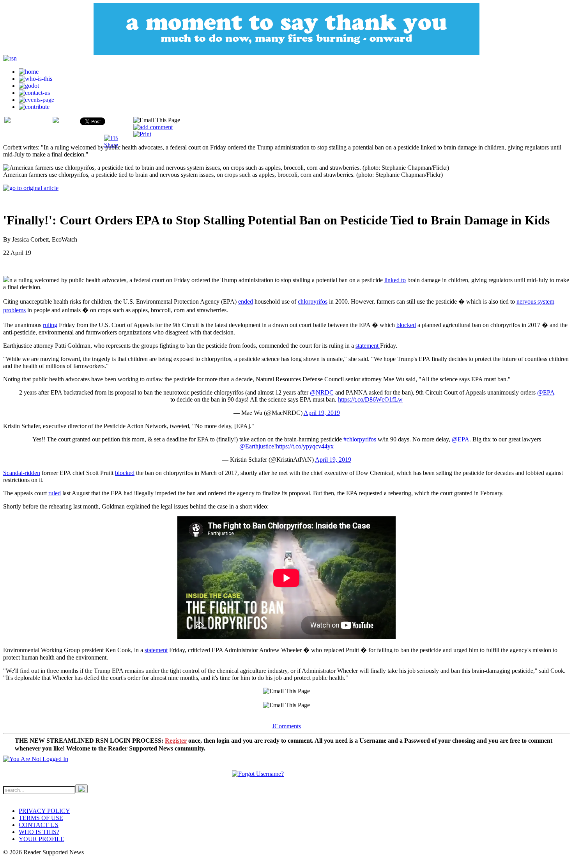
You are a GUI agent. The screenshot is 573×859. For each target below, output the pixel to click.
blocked (406, 325)
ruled (54, 493)
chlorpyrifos (312, 301)
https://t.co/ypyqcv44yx (305, 446)
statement (367, 345)
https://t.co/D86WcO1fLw (370, 399)
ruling (50, 325)
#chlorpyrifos (359, 439)
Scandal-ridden (21, 473)
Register (176, 740)
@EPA (545, 392)
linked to (395, 280)
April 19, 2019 (322, 412)
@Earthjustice (256, 446)
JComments (286, 726)
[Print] (142, 134)
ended (245, 301)
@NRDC (322, 392)
